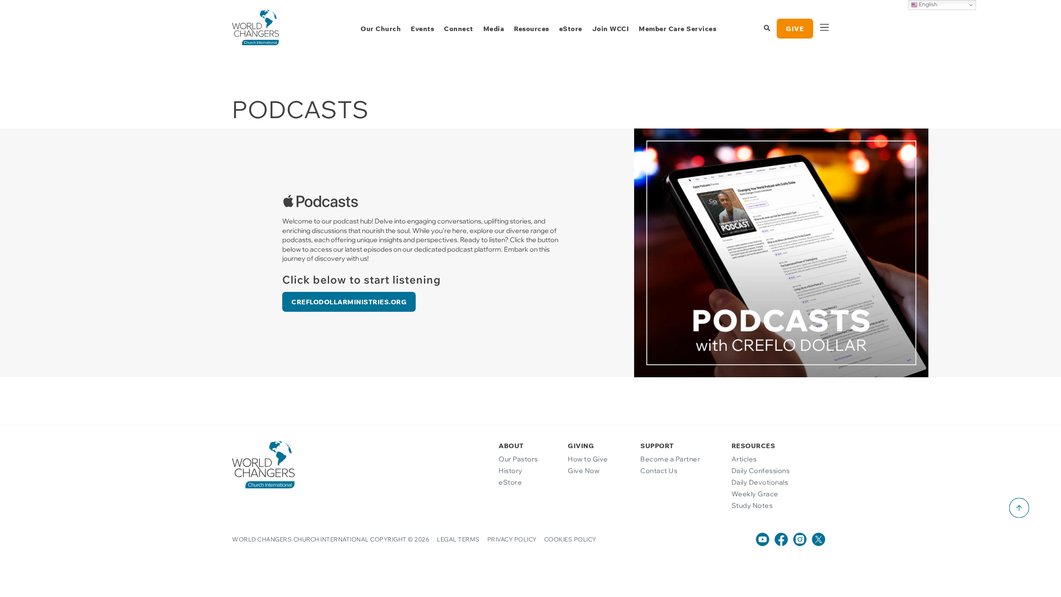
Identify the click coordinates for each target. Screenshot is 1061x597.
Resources (531, 28)
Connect (458, 28)
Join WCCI (610, 28)
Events (422, 28)
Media (493, 28)
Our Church (381, 28)
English (927, 4)
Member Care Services (677, 28)
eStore (570, 28)
